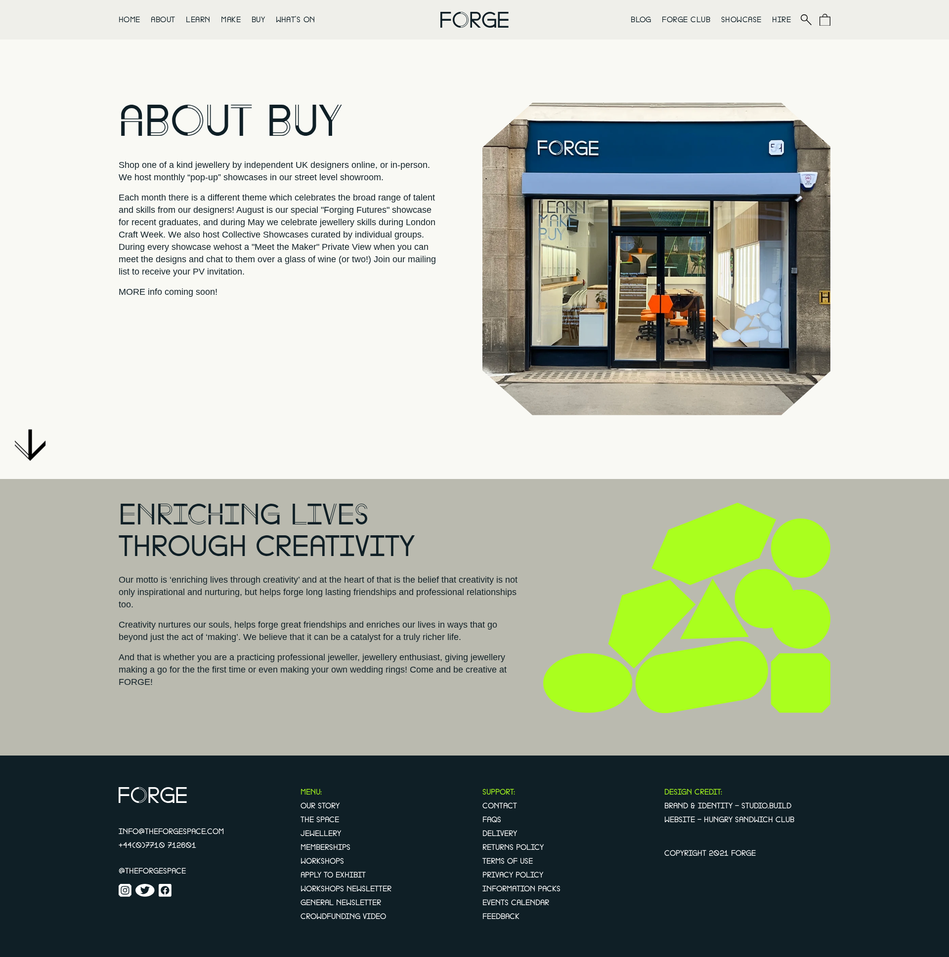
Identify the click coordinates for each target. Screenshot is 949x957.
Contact (499, 805)
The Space (320, 819)
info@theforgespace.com (171, 831)
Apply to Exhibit (333, 875)
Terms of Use (507, 861)
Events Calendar (515, 902)
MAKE (231, 19)
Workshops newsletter (346, 888)
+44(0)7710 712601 (157, 845)
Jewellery (321, 833)
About (163, 19)
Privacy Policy (512, 875)
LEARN (198, 19)
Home (129, 19)
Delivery (499, 833)
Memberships (325, 847)
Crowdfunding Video (343, 916)
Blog (641, 19)
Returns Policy (513, 847)
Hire (781, 19)
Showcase (741, 19)
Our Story (320, 805)
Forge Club (686, 19)
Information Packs (521, 888)
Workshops (322, 861)
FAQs (491, 819)
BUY (258, 19)
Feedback (500, 916)
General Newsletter (341, 902)
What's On (295, 19)
